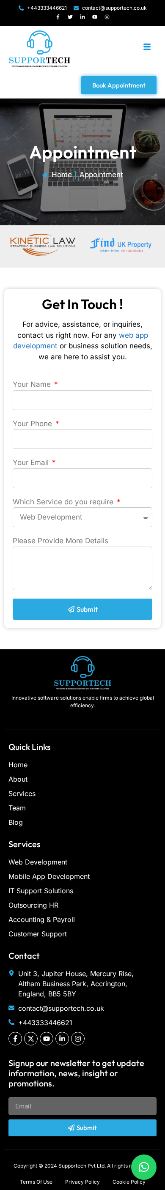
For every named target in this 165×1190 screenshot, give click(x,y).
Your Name (33, 384)
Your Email (32, 462)
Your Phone (33, 423)
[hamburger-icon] (147, 48)
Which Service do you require (64, 502)
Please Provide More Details (60, 540)
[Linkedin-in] (82, 17)
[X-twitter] (31, 1038)
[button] (144, 1167)
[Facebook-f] (58, 17)
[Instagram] (107, 17)
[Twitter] (70, 17)
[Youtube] (95, 17)
